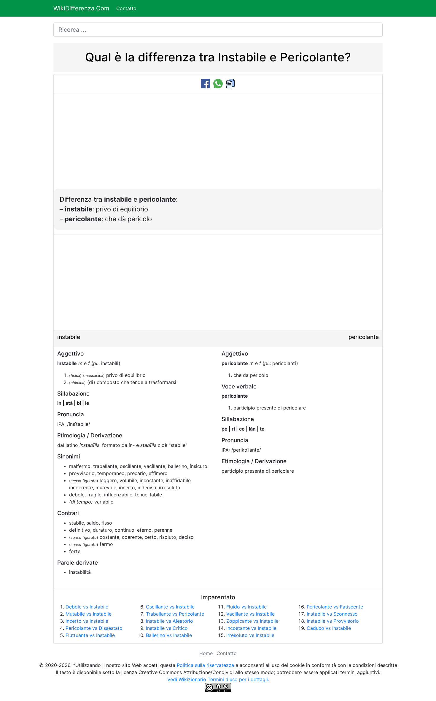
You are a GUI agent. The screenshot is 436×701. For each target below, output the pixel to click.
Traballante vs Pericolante (175, 614)
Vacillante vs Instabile (250, 614)
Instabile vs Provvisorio (333, 621)
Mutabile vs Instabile (89, 614)
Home (206, 653)
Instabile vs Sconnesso (332, 614)
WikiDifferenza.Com (81, 8)
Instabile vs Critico (167, 628)
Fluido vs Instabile (246, 607)
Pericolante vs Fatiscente (335, 607)
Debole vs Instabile (87, 607)
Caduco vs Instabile (329, 628)
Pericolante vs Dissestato (94, 628)
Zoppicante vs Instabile (252, 621)
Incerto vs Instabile (87, 621)
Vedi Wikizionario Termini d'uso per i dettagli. (218, 679)
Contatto (126, 8)
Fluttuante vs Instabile (90, 635)
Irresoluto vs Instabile (250, 635)
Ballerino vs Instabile (169, 635)
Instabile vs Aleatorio (169, 621)
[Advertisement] (218, 144)
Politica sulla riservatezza (205, 665)
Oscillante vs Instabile (170, 607)
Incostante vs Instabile (251, 628)
